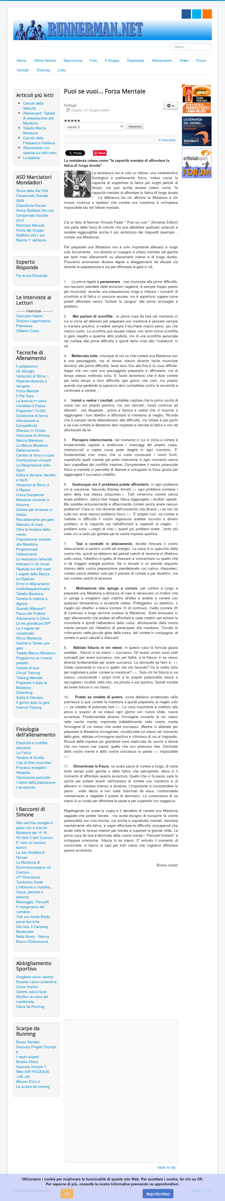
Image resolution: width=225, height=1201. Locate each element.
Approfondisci (158, 1193)
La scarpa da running (32, 1086)
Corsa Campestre (30, 494)
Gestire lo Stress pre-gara (33, 645)
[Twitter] (196, 14)
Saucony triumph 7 (31, 1066)
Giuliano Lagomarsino (33, 320)
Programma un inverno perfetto (34, 660)
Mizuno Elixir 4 (28, 1081)
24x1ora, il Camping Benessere (32, 929)
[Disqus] (121, 946)
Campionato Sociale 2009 (32, 198)
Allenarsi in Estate (30, 430)
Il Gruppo (112, 60)
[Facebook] (186, 14)
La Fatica (23, 752)
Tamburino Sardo (29, 882)
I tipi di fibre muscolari (33, 762)
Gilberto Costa (27, 330)
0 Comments (167, 140)
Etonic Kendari (28, 1041)
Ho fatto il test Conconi (34, 837)
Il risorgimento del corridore (30, 909)
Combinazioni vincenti (33, 460)
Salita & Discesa (29, 697)
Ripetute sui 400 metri (33, 568)
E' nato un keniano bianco (31, 845)
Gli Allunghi (25, 371)
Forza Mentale (27, 390)
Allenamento (162, 60)
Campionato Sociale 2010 (32, 218)
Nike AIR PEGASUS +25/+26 (32, 1074)
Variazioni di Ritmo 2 (32, 484)
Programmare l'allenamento (27, 552)
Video (184, 60)
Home (21, 60)
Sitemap (43, 70)
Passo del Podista (30, 613)
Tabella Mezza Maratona (35, 652)
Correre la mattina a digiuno (31, 601)
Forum (201, 60)
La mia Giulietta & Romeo (30, 855)
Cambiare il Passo (30, 405)
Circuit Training (28, 672)
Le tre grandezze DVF (33, 623)
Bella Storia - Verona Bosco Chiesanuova (32, 939)
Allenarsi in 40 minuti (32, 563)
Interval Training (28, 707)
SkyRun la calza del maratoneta (32, 999)
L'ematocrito (25, 787)
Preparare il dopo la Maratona (31, 685)
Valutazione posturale (33, 777)
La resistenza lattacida (34, 559)
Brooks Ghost (27, 1061)
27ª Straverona (28, 877)
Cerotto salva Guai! (31, 991)
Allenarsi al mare (29, 524)
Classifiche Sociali (31, 205)
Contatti (23, 70)
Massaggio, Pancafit (32, 901)
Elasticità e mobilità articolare (31, 745)
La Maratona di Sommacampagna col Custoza (33, 867)
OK (67, 1193)
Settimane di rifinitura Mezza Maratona (33, 438)
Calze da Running (30, 1006)
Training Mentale (29, 677)
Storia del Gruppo (30, 230)
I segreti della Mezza (32, 573)
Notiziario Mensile (30, 225)
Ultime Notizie (45, 60)
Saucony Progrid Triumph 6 (36, 1049)
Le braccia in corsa (31, 400)
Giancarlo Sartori (29, 315)
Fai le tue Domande (31, 275)
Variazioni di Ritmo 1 (32, 376)
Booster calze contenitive (36, 981)
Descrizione (73, 60)
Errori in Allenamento (32, 583)
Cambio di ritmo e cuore (35, 455)
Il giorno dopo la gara (32, 702)
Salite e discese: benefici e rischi (36, 477)
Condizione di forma (32, 415)
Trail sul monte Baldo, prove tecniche (33, 919)
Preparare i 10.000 (30, 410)
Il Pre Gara (24, 395)
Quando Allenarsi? (30, 608)
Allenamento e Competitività (27, 423)
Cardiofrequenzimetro (33, 588)
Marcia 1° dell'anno (31, 240)
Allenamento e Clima (32, 618)
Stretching (24, 692)
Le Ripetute (25, 578)
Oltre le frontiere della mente (33, 532)
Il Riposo (23, 489)
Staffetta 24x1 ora (30, 235)
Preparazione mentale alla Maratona (33, 542)
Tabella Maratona (29, 593)
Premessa (24, 325)
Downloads (135, 60)
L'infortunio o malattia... (34, 887)
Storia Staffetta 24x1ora (35, 210)
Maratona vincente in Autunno (32, 502)
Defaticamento (27, 450)
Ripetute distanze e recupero (31, 383)
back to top (167, 1167)
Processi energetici (31, 767)
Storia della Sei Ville (32, 190)
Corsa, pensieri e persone (29, 894)
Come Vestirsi (27, 986)
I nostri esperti (27, 1056)
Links (62, 70)
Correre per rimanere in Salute (34, 512)
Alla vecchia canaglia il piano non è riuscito (34, 825)
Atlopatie (23, 772)
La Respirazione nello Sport (33, 467)
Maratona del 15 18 (31, 832)
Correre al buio (27, 667)
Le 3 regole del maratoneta (28, 631)
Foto (93, 60)
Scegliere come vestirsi (35, 976)
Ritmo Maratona (28, 638)
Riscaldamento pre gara (35, 519)
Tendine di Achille (30, 757)
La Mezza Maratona (32, 445)
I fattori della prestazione (35, 782)
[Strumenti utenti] (171, 106)
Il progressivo (27, 366)
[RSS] (207, 14)
